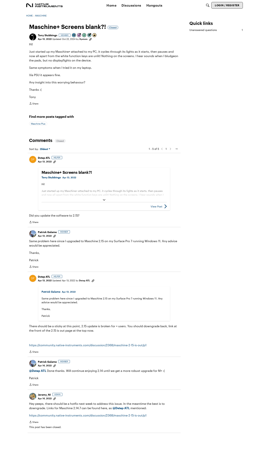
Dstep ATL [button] (44, 157)
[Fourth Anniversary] (79, 35)
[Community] (44, 5)
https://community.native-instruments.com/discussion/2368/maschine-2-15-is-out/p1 (87, 345)
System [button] (83, 39)
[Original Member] (74, 35)
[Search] (207, 5)
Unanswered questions (216, 29)
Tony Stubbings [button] (47, 35)
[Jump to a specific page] (176, 149)
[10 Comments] (89, 35)
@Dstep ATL (37, 370)
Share (33, 104)
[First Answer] (84, 35)
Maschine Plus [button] (38, 123)
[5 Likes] (94, 35)
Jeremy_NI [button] (44, 394)
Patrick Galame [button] (47, 232)
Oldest (44, 149)
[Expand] (104, 200)
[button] (32, 37)
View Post (156, 206)
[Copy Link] (90, 39)
